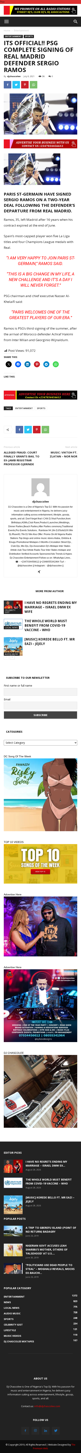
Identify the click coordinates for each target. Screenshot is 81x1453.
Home (7, 30)
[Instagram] (35, 1431)
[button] (75, 22)
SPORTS (41, 408)
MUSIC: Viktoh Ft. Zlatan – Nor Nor (63, 454)
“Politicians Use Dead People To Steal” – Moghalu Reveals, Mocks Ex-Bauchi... (50, 1269)
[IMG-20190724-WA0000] (40, 395)
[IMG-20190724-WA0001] (40, 10)
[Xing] (40, 572)
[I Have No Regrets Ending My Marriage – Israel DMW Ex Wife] (13, 607)
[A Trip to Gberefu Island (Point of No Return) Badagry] (13, 1231)
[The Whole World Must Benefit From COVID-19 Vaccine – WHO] (13, 624)
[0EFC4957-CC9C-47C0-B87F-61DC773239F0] (40, 794)
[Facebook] (25, 1431)
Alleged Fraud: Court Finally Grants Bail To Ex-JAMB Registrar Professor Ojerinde (21, 458)
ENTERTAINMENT (24, 408)
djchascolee (14, 76)
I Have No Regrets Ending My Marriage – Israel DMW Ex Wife (50, 607)
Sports (29, 36)
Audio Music (11, 654)
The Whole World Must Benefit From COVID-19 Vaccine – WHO (45, 625)
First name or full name (18, 685)
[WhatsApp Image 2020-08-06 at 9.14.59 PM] (40, 864)
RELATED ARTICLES (18, 591)
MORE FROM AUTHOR (50, 591)
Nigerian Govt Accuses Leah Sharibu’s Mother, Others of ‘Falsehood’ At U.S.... (46, 1249)
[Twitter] (56, 1431)
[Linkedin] (45, 1431)
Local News (11, 627)
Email (7, 699)
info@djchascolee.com (47, 1406)
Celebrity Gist (10, 611)
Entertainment (21, 30)
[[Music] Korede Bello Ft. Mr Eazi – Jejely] (13, 646)
